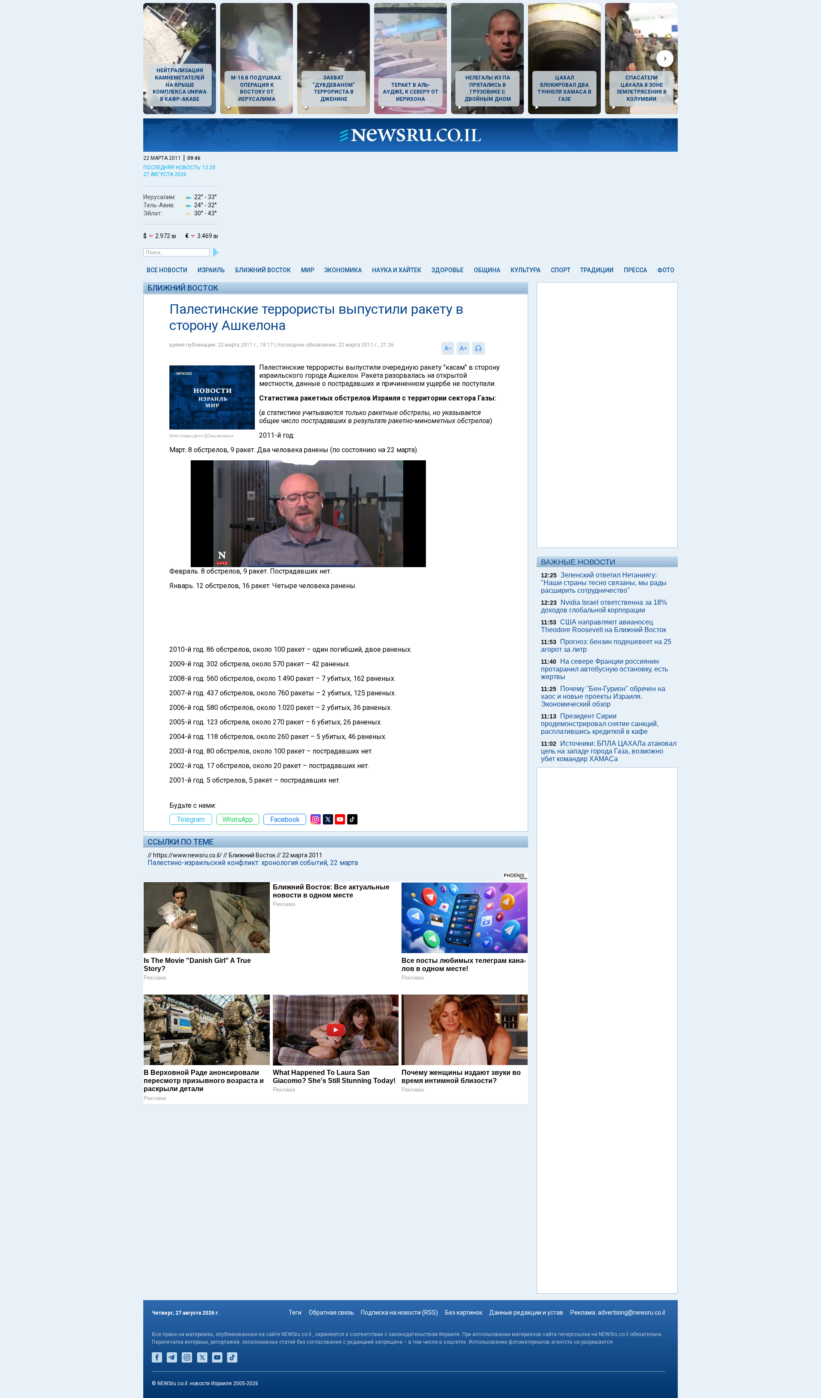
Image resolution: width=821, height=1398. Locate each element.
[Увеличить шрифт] (463, 348)
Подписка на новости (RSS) (399, 1312)
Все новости (167, 270)
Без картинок (463, 1312)
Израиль (211, 270)
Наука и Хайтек (396, 270)
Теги (295, 1312)
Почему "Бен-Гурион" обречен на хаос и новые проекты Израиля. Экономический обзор (603, 696)
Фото (665, 270)
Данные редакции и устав (526, 1312)
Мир (307, 270)
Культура (525, 270)
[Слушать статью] (487, 348)
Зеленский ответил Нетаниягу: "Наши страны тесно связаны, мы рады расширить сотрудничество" (604, 582)
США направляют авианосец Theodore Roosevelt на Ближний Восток (603, 625)
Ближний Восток (263, 270)
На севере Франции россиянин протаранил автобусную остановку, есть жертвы (604, 669)
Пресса (635, 270)
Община (487, 270)
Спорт (560, 270)
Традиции (597, 270)
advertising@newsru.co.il (631, 1312)
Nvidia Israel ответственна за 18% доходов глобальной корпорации (604, 606)
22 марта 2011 (302, 855)
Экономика (343, 270)
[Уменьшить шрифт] (447, 348)
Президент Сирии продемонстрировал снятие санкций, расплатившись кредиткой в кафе (600, 723)
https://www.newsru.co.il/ (187, 855)
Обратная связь (331, 1312)
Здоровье (447, 270)
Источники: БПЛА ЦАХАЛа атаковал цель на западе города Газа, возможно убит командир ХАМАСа (608, 751)
